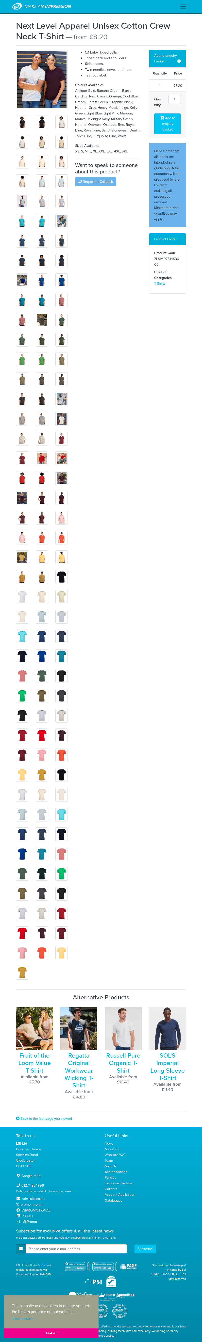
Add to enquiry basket (168, 123)
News (109, 1143)
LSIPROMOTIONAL (35, 1210)
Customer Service (118, 1183)
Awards (111, 1166)
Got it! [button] (51, 1333)
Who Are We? (115, 1154)
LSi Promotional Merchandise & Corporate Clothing (41, 6)
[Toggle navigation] (183, 6)
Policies (110, 1177)
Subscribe (145, 1248)
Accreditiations (116, 1171)
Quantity (157, 102)
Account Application (120, 1194)
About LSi (112, 1149)
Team (109, 1160)
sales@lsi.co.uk (32, 1198)
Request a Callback (97, 181)
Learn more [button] (23, 1318)
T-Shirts (160, 283)
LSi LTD (27, 1216)
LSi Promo (29, 1221)
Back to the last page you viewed (45, 1118)
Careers (111, 1189)
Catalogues (113, 1200)
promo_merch (32, 1204)
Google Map (30, 1175)
